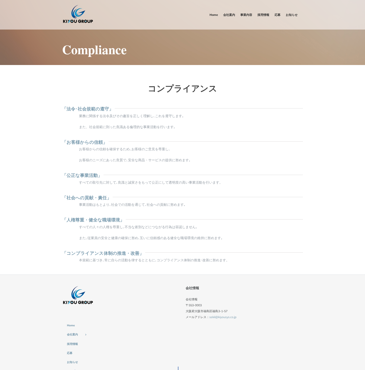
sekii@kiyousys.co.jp (222, 317)
